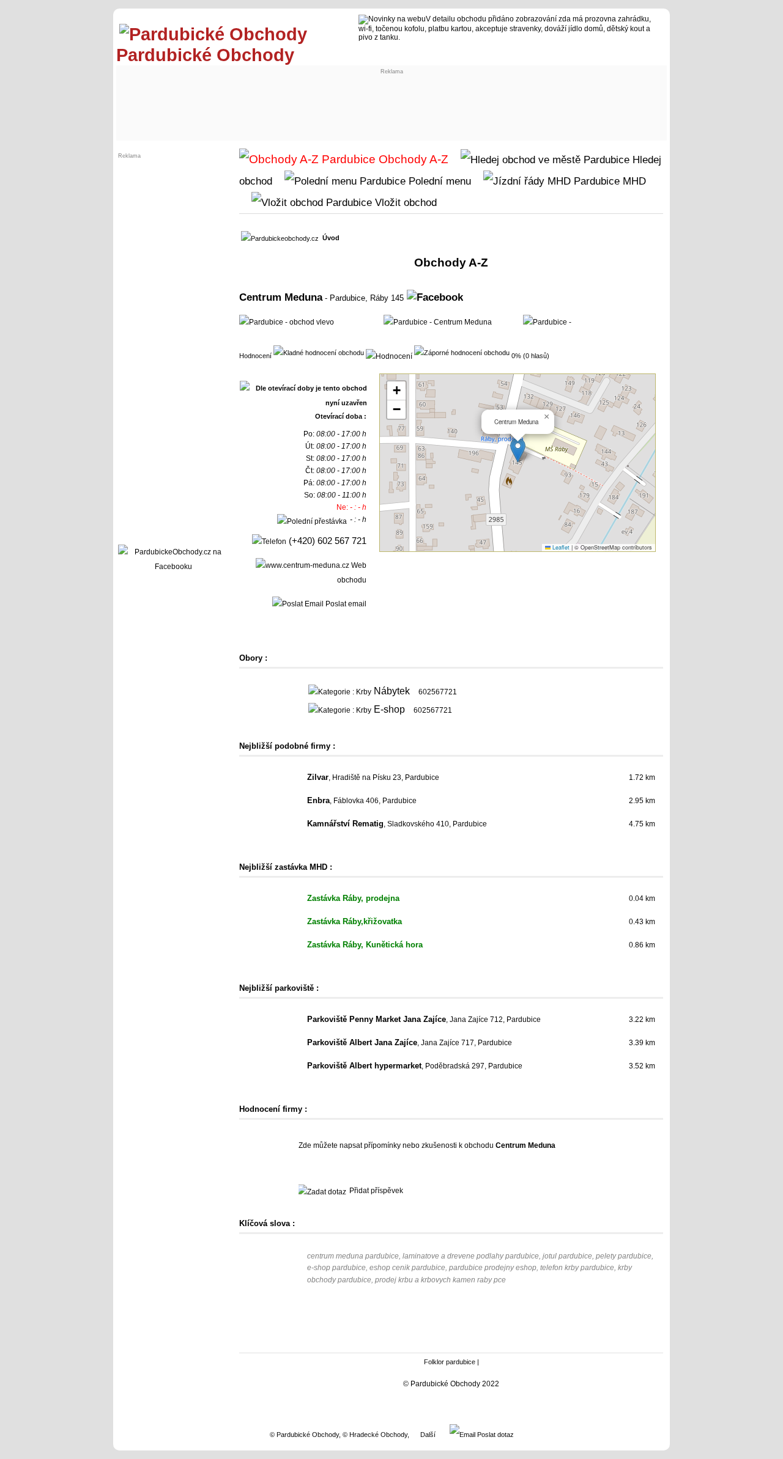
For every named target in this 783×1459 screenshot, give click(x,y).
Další (428, 1434)
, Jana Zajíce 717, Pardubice (409, 1042)
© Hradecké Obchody (375, 1434)
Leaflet (560, 547)
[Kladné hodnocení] (318, 352)
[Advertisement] (346, 102)
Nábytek (392, 691)
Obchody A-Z (412, 159)
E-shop (389, 709)
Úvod (331, 237)
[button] (517, 450)
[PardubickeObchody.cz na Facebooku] (173, 566)
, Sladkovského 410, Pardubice (397, 824)
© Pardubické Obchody (304, 1434)
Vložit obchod (404, 202)
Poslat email (345, 604)
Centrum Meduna (280, 297)
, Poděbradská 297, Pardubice (414, 1066)
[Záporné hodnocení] (462, 352)
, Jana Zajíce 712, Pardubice (424, 1019)
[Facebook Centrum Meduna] (435, 297)
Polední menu (438, 181)
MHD (633, 181)
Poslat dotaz (494, 1434)
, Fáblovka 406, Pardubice (362, 800)
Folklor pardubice (449, 1361)
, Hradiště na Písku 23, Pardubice (373, 777)
